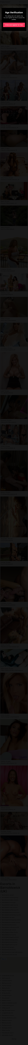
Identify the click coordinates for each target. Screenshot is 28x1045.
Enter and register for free (14, 25)
